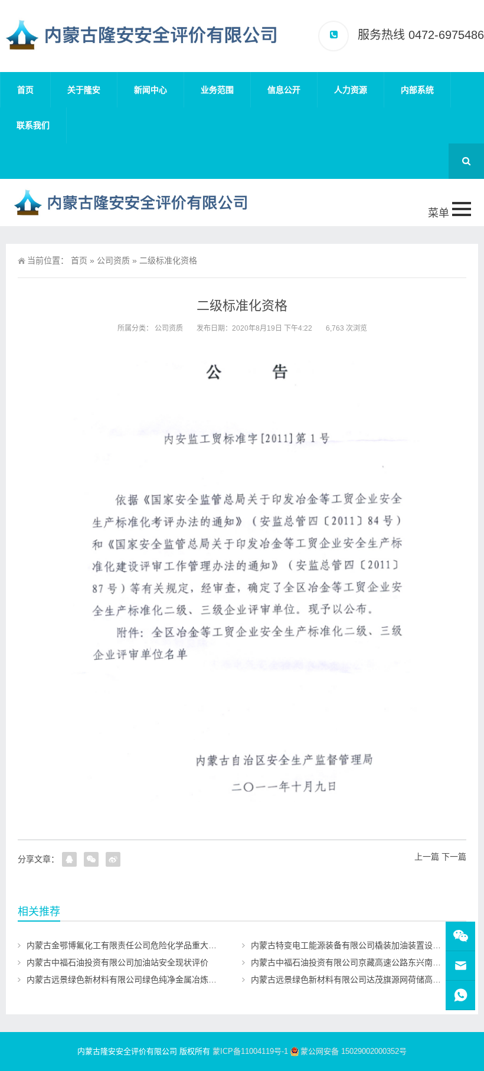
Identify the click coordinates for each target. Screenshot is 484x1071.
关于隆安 (83, 89)
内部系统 (417, 89)
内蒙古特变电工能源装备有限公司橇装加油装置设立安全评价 (362, 945)
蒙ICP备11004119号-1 (250, 1051)
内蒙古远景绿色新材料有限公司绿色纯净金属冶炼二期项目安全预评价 (155, 979)
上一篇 (426, 856)
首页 (25, 89)
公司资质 (113, 260)
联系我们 (33, 125)
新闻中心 (150, 89)
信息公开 (283, 89)
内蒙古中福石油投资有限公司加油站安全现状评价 (117, 962)
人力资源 (350, 89)
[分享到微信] (91, 859)
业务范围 (217, 89)
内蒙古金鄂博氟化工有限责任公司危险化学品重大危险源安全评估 (146, 945)
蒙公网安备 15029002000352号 (353, 1051)
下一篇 (454, 856)
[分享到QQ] (69, 859)
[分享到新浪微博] (113, 859)
